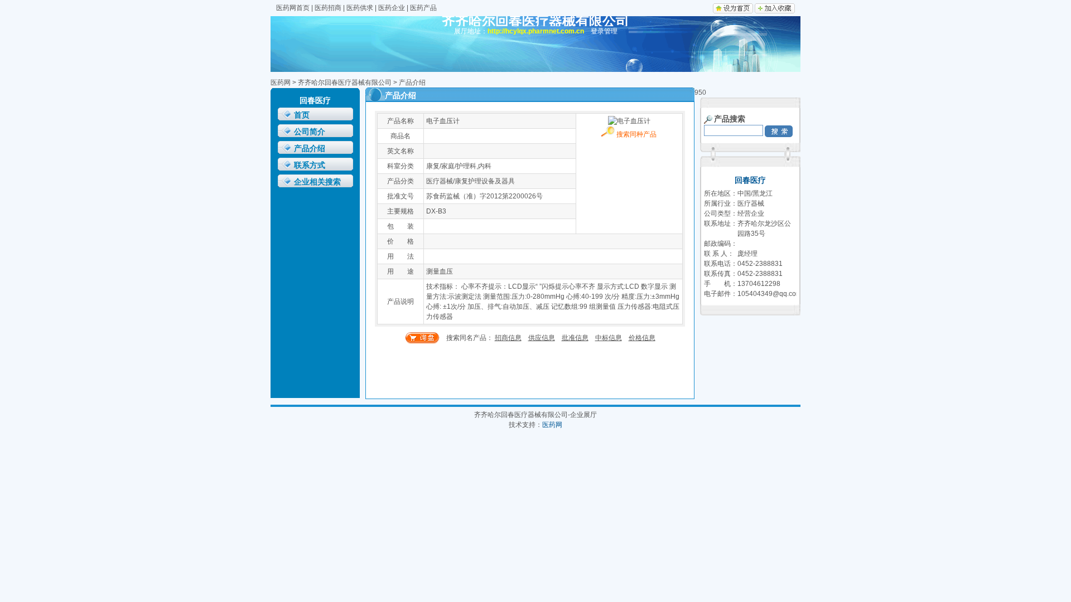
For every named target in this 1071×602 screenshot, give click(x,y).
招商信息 (508, 338)
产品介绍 (309, 148)
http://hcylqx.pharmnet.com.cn (536, 31)
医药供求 (359, 8)
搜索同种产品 (636, 134)
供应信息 (541, 338)
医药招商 (328, 8)
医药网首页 (293, 8)
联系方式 (309, 165)
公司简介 (309, 132)
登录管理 (604, 31)
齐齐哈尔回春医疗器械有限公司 (345, 82)
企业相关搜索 (317, 182)
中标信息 (608, 338)
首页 (302, 115)
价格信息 (642, 338)
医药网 (281, 82)
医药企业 (391, 8)
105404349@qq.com (769, 294)
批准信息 (575, 338)
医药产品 (423, 8)
